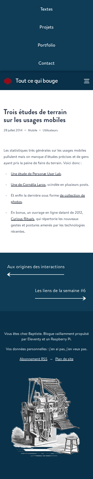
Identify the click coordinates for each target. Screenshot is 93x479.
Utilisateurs (50, 130)
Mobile (32, 130)
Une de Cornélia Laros (28, 184)
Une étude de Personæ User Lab (36, 173)
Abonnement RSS (33, 358)
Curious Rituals (22, 218)
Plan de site (64, 358)
